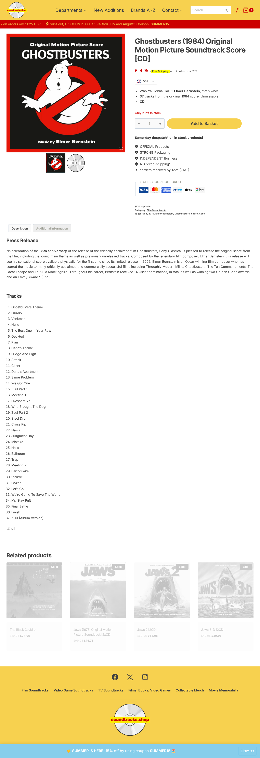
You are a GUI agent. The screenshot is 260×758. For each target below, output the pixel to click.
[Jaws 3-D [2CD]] (226, 590)
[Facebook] (114, 677)
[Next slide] (83, 163)
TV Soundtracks (111, 690)
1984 (144, 213)
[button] (55, 163)
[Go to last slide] (48, 163)
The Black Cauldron (23, 630)
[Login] (238, 10)
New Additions (109, 10)
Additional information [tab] (52, 228)
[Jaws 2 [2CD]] (162, 590)
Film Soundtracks (156, 210)
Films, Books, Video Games (149, 690)
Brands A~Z (143, 10)
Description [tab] (20, 228)
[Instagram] (145, 677)
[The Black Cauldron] (34, 590)
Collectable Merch (190, 690)
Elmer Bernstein (164, 213)
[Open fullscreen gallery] (121, 148)
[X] (130, 677)
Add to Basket (204, 123)
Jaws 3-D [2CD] (212, 630)
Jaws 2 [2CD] (147, 630)
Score (194, 213)
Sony (202, 213)
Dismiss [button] (247, 751)
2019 (151, 213)
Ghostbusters (182, 213)
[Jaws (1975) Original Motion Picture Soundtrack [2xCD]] (98, 590)
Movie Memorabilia (223, 690)
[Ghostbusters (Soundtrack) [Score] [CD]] (65, 93)
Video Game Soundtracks (73, 690)
